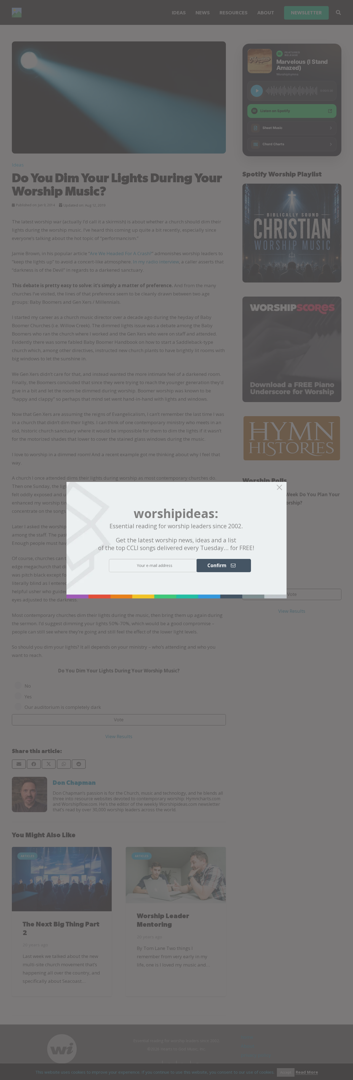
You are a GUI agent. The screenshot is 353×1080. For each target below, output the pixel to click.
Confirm (219, 565)
